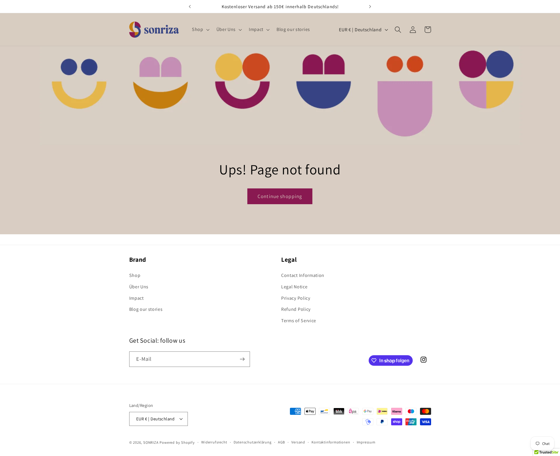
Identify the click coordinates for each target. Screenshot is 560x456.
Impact (136, 298)
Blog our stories (146, 309)
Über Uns (139, 287)
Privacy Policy (295, 298)
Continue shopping (280, 196)
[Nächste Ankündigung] (370, 6)
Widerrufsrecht (214, 442)
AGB (281, 442)
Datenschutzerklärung (253, 442)
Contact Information (302, 275)
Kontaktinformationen (331, 442)
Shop (135, 275)
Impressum (366, 442)
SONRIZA (151, 442)
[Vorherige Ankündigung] (189, 6)
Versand (298, 442)
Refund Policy (296, 309)
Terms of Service (298, 321)
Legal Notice (294, 287)
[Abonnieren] (242, 359)
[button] (200, 29)
